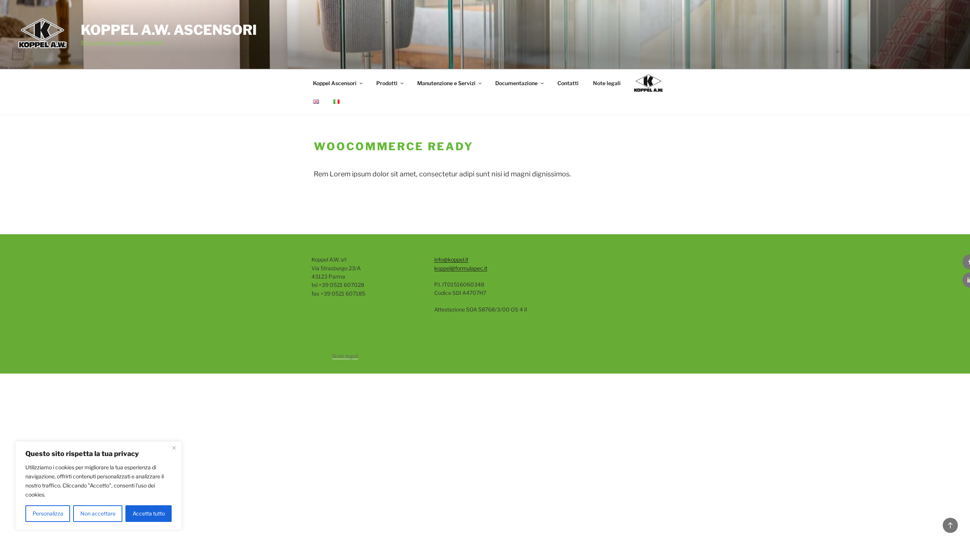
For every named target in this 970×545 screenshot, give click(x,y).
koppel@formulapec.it (460, 268)
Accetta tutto (149, 513)
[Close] (173, 447)
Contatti (568, 83)
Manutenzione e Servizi (446, 83)
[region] (98, 485)
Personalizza (48, 513)
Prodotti (386, 83)
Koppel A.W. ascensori (169, 30)
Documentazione (516, 83)
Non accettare (98, 513)
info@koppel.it (451, 259)
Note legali (607, 83)
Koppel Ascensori (335, 83)
